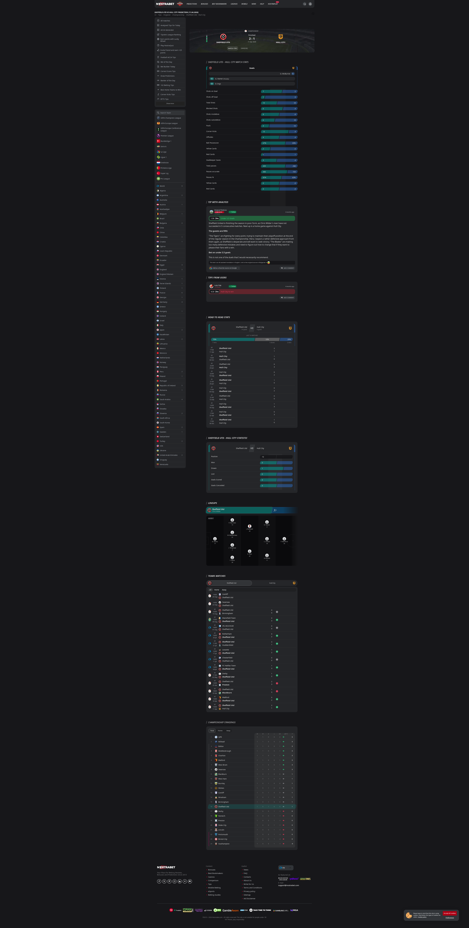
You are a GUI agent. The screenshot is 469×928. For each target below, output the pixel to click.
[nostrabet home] (166, 867)
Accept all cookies (450, 913)
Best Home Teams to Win (171, 90)
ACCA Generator (167, 30)
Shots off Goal (212, 97)
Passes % (210, 177)
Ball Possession (212, 143)
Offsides (209, 137)
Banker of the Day (168, 80)
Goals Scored (216, 479)
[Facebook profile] (159, 881)
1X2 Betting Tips (167, 85)
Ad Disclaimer (249, 898)
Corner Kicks (211, 131)
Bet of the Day (166, 62)
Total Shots (210, 102)
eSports (211, 891)
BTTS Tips (165, 99)
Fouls (208, 125)
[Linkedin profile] (180, 881)
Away (224, 590)
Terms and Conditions (253, 887)
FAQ (245, 873)
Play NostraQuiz (167, 45)
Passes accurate (212, 171)
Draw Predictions (168, 76)
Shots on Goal (212, 91)
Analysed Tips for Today (170, 25)
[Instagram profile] (174, 881)
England (167, 15)
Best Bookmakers (219, 4)
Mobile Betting (214, 887)
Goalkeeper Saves (213, 160)
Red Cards (210, 154)
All (210, 590)
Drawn (214, 468)
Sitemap (247, 895)
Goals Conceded (217, 485)
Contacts (247, 877)
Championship (178, 15)
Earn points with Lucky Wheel (169, 40)
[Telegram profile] (185, 881)
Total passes (211, 166)
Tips (160, 15)
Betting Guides (214, 895)
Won (213, 462)
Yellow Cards (211, 148)
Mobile (244, 4)
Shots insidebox (212, 114)
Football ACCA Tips (168, 57)
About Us (247, 880)
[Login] (310, 4)
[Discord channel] (190, 881)
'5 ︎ (293, 74)
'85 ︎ (212, 79)
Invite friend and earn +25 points (171, 51)
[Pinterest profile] (169, 881)
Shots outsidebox (213, 120)
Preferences (450, 918)
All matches (165, 21)
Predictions (192, 4)
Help (262, 4)
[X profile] (164, 881)
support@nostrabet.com (288, 885)
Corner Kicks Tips (168, 94)
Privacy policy (249, 891)
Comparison (213, 880)
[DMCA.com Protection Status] (217, 910)
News (254, 4)
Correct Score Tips (168, 71)
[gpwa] (188, 910)
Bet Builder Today (168, 66)
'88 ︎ (212, 84)
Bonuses (204, 4)
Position (214, 456)
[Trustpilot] (177, 910)
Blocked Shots (212, 108)
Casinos (234, 4)
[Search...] (305, 4)
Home (216, 590)
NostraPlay (273, 4)
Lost (212, 474)
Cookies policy (422, 917)
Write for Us (249, 884)
